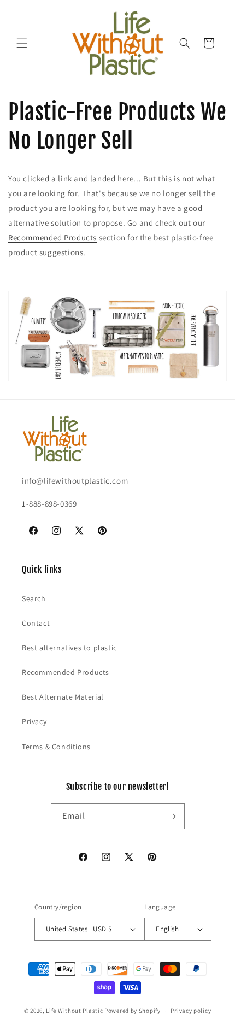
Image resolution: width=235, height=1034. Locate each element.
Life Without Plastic (74, 1010)
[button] (22, 43)
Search (34, 598)
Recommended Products (52, 237)
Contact (36, 623)
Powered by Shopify (132, 1010)
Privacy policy (191, 1010)
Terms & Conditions (56, 746)
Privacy (34, 721)
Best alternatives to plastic (69, 648)
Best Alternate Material (63, 697)
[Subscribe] (172, 816)
